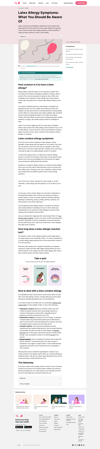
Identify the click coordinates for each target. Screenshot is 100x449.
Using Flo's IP (81, 431)
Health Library (69, 417)
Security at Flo (80, 437)
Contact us (56, 425)
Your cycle (20, 8)
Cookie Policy (81, 428)
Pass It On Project (43, 423)
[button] (40, 378)
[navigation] (24, 3)
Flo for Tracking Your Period (45, 417)
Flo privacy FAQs (80, 424)
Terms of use (81, 426)
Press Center (57, 419)
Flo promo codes (42, 429)
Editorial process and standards (70, 419)
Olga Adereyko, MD (30, 66)
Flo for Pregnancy (43, 421)
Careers (55, 421)
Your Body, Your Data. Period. (80, 420)
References (23, 378)
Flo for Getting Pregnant (44, 419)
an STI (53, 335)
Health (26, 8)
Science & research (58, 427)
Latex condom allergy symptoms (74, 54)
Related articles (20, 392)
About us (56, 417)
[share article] (61, 36)
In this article (70, 46)
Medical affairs (57, 429)
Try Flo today (81, 3)
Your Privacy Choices (81, 440)
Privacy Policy (81, 417)
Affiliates (56, 423)
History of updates (25, 383)
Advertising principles (71, 422)
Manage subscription (68, 3)
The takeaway (69, 67)
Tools (67, 424)
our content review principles (41, 79)
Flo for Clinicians (42, 431)
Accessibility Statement (81, 433)
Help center (41, 425)
